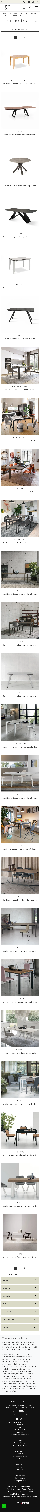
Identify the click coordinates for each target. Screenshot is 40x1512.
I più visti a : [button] (8, 1320)
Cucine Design (20, 1443)
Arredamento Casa (16, 13)
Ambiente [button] (7, 1288)
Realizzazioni (20, 1430)
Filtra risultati (21, 29)
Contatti (20, 1432)
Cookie (15, 1422)
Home (5, 13)
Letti (20, 1467)
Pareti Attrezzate (20, 1456)
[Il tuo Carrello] (24, 7)
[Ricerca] (2, 2)
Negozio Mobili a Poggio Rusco (20, 1486)
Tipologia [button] (7, 1312)
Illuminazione (20, 1478)
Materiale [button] (7, 1296)
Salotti (20, 1459)
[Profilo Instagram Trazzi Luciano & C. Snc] (33, 1)
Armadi (20, 1470)
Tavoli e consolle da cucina (13, 15)
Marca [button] (6, 1280)
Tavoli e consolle (31, 13)
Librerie (20, 1454)
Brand (20, 1427)
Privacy (7, 1422)
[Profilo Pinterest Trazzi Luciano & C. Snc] (23, 1419)
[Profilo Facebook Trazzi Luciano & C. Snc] (29, 1)
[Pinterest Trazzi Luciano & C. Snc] (38, 1)
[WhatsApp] (4, 1506)
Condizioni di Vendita (20, 1435)
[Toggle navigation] (36, 7)
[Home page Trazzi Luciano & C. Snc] (10, 7)
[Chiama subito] (24, 1)
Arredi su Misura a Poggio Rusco (20, 1489)
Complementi (20, 1481)
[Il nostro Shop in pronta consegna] (30, 7)
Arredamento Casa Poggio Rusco (20, 1492)
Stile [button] (5, 1304)
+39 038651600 (22, 1411)
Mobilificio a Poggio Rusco (20, 1494)
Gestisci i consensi (28, 1422)
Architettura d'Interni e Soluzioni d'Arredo (20, 1497)
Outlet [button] (6, 1327)
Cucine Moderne (20, 1445)
